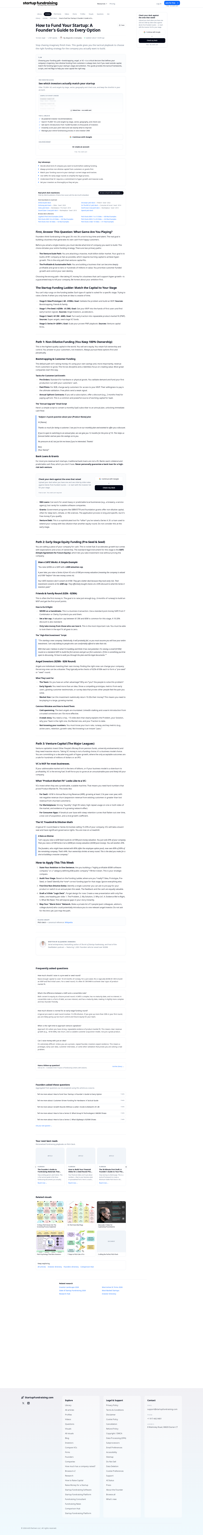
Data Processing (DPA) (116, 1438)
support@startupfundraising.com (162, 1409)
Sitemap (109, 1457)
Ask (108, 14)
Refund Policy (112, 1428)
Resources (101, 4)
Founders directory (71, 1267)
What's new (111, 1499)
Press (108, 1485)
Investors (69, 1443)
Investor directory (55, 1267)
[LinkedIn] (28, 1403)
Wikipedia (69, 922)
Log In (158, 4)
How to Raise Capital (74, 1480)
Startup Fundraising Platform (78, 1494)
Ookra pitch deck (43, 208)
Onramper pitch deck (88, 203)
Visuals (91, 14)
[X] (23, 1403)
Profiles (82, 14)
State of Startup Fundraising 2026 (72, 1290)
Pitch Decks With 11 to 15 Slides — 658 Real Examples (98, 217)
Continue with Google (82, 137)
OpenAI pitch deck (87, 210)
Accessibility (111, 1452)
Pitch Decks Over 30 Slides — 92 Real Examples (53, 222)
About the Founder (114, 1490)
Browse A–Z (70, 1471)
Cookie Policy (112, 1419)
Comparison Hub (87, 1267)
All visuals (69, 1433)
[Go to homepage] (40, 3)
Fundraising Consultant (75, 1499)
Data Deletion (112, 1466)
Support (109, 1475)
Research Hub (64, 1294)
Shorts (75, 14)
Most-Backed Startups (110, 1290)
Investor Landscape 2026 (69, 1287)
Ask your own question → (44, 1126)
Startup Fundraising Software (78, 1490)
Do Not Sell (111, 1461)
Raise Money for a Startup (76, 1485)
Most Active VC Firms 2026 (112, 1287)
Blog (67, 1438)
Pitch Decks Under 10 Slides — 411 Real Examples (97, 222)
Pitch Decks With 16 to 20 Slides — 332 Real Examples (55, 219)
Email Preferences (114, 1447)
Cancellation (111, 1424)
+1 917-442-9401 (154, 1418)
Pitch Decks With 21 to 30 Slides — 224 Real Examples (98, 219)
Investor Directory (109, 1294)
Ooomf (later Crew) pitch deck (48, 210)
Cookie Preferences (115, 1471)
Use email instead (44, 142)
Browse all (110, 1494)
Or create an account (80, 147)
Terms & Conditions (115, 1410)
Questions (100, 14)
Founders (69, 1457)
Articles (47, 14)
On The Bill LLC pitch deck (89, 205)
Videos (67, 14)
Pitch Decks (57, 14)
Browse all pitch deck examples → (111, 193)
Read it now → (42, 1183)
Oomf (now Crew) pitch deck (90, 208)
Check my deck (109, 488)
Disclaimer (111, 1414)
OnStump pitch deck (44, 205)
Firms (67, 1452)
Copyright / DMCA (114, 1433)
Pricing (112, 4)
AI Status (110, 1480)
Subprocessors (113, 1443)
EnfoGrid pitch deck (44, 203)
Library (39, 14)
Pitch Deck (53, 18)
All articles (42, 1267)
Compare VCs (71, 1447)
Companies (70, 1461)
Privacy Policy (112, 1405)
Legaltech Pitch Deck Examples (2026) (50, 217)
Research (69, 1475)
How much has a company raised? (80, 1466)
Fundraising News (73, 1504)
